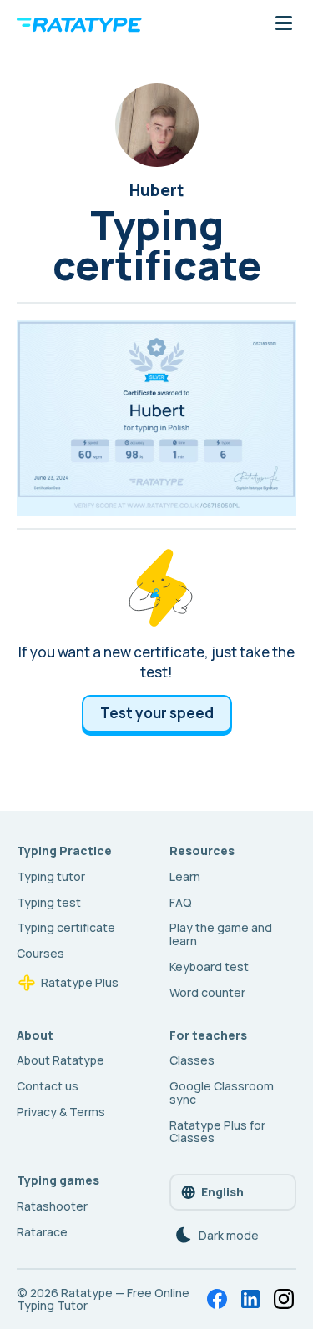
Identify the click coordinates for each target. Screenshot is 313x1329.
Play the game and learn (220, 934)
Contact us (47, 1086)
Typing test (49, 902)
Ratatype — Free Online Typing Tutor (103, 1299)
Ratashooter (52, 1206)
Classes (192, 1060)
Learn (184, 876)
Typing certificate (66, 927)
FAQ (180, 902)
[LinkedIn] (250, 1298)
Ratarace (42, 1232)
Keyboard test (209, 966)
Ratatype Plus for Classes (217, 1131)
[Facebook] (217, 1298)
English (222, 1192)
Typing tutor (51, 876)
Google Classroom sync (221, 1092)
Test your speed (157, 712)
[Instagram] (283, 1298)
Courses (40, 953)
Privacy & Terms (61, 1112)
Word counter (207, 992)
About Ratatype (60, 1060)
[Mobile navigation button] (283, 24)
